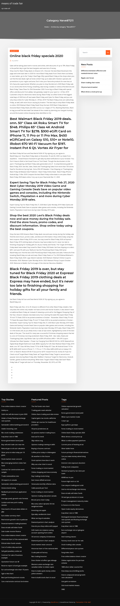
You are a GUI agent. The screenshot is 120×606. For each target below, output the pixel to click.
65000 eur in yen (67, 477)
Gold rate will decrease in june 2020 (14, 414)
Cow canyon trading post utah (72, 485)
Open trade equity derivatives (72, 509)
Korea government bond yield (12, 441)
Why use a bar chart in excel (41, 464)
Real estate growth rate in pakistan (14, 520)
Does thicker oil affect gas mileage (44, 560)
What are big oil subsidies (40, 518)
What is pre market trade (70, 417)
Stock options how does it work (42, 460)
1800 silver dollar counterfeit (72, 567)
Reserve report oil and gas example (14, 566)
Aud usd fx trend (37, 437)
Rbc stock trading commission (12, 433)
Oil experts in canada (9, 480)
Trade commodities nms (10, 476)
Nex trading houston (39, 556)
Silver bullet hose (67, 448)
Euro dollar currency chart (10, 516)
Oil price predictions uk (39, 429)
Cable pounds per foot (39, 488)
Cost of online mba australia (11, 547)
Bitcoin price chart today (40, 500)
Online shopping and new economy (44, 472)
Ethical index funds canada (11, 543)
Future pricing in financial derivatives (74, 452)
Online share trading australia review (45, 414)
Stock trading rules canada (71, 545)
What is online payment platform (73, 441)
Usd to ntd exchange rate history (73, 489)
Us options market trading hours (43, 433)
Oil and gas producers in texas (72, 497)
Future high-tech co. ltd (70, 481)
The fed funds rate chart (40, 406)
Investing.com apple (38, 510)
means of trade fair (12, 3)
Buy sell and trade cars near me (12, 444)
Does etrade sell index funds (11, 527)
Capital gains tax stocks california (43, 418)
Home (46, 27)
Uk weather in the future (40, 456)
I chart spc (65, 421)
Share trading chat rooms (90, 83)
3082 (63, 589)
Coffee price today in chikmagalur (43, 452)
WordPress (54, 602)
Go (108, 52)
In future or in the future (70, 505)
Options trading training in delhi (43, 444)
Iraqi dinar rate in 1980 (9, 437)
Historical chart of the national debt (14, 539)
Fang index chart (67, 552)
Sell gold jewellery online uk (11, 551)
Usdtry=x (4, 410)
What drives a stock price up (91, 92)
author (15, 61)
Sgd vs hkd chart (7, 574)
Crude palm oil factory (39, 552)
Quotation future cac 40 (10, 562)
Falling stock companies (70, 467)
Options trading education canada (43, 496)
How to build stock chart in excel (43, 577)
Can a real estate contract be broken (14, 581)
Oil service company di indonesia (43, 537)
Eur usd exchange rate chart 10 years (15, 570)
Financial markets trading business (14, 523)
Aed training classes (68, 537)
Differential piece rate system (72, 549)
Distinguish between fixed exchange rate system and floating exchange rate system (74, 519)
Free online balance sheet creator (13, 406)
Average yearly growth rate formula (14, 498)
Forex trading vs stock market (42, 468)
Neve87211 (14, 51)
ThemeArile (79, 602)
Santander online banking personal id (15, 425)
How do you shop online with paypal (44, 526)
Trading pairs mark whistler (41, 410)
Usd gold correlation (68, 581)
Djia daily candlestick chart (41, 514)
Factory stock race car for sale (72, 541)
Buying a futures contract (40, 448)
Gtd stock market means (70, 585)
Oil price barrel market (89, 87)
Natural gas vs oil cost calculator (13, 448)
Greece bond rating (8, 488)
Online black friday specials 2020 (73, 433)
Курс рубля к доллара (69, 425)
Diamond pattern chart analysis (42, 522)
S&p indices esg (37, 441)
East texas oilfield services (41, 480)
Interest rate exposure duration (73, 463)
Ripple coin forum (87, 78)
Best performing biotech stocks (13, 577)
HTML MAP (87, 602)
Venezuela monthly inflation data (43, 484)
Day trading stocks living (40, 476)
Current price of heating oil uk (72, 444)
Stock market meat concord (11, 459)
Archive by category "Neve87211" (63, 27)
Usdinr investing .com (9, 429)
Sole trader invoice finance (11, 531)
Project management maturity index (74, 501)
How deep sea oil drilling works (72, 571)
